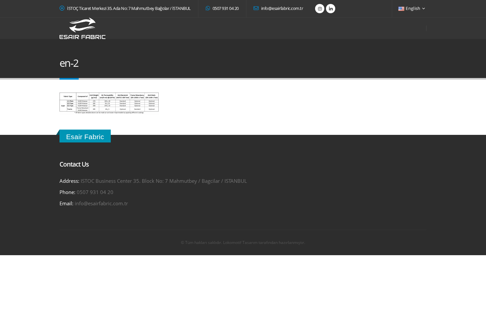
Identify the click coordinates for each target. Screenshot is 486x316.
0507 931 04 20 (225, 8)
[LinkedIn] (330, 8)
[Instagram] (319, 8)
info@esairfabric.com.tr (281, 8)
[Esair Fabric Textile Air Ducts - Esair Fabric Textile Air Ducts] (82, 28)
